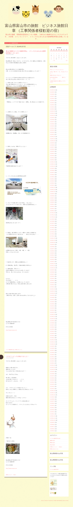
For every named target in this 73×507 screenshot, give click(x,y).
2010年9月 (52, 397)
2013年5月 (52, 329)
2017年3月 (52, 231)
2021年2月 (52, 132)
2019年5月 (52, 176)
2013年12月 (52, 314)
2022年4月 (52, 102)
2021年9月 (52, 117)
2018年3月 (52, 206)
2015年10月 (52, 267)
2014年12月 (52, 289)
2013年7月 (52, 325)
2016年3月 (52, 257)
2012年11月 (52, 342)
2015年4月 (52, 280)
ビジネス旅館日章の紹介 (13, 43)
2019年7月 (52, 172)
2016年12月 (52, 238)
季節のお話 (52, 442)
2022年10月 (52, 90)
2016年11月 (52, 240)
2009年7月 (52, 426)
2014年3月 (52, 308)
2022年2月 (52, 107)
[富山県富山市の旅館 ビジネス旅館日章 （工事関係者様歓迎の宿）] (36, 12)
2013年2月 (52, 335)
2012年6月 (52, 352)
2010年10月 (52, 394)
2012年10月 (52, 344)
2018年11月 (52, 189)
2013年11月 (52, 316)
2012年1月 (52, 363)
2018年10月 (52, 191)
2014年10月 (52, 293)
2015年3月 (52, 282)
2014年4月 (52, 305)
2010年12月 (52, 390)
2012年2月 (52, 361)
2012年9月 (52, 346)
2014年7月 (52, 299)
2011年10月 (52, 369)
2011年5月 (52, 380)
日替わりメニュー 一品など (11, 474)
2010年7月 (52, 401)
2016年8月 (52, 246)
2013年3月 (52, 333)
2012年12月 (52, 339)
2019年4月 (52, 178)
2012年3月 (52, 358)
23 (66, 57)
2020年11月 (52, 138)
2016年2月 (52, 259)
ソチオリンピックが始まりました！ (17, 356)
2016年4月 (52, 255)
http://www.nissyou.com (11, 330)
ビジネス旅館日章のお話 (10, 349)
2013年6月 (52, 327)
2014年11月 (52, 291)
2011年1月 (52, 388)
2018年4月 (52, 204)
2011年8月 (52, 373)
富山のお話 (52, 444)
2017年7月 (52, 223)
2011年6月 (52, 378)
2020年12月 (52, 136)
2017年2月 (52, 233)
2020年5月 (52, 151)
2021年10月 (52, 115)
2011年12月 (52, 365)
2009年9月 (52, 422)
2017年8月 (52, 221)
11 (53, 55)
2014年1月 (52, 312)
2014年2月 (52, 310)
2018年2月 (52, 208)
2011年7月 (52, 375)
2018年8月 (52, 195)
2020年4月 (52, 153)
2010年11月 (52, 392)
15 (64, 55)
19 (56, 57)
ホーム (6, 43)
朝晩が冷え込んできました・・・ (57, 75)
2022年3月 (52, 104)
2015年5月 (52, 278)
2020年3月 (52, 155)
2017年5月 (52, 227)
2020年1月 (52, 159)
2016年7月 (52, 248)
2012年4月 (52, 356)
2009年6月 (52, 428)
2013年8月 (52, 322)
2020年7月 (52, 147)
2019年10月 (52, 166)
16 (66, 55)
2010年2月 (52, 411)
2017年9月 (52, 219)
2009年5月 (52, 430)
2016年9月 (52, 244)
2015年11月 (52, 265)
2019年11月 (52, 164)
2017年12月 (52, 212)
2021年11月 (52, 113)
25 (53, 58)
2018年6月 (52, 200)
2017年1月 (52, 236)
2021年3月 (52, 130)
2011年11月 (52, 367)
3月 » (67, 60)
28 (61, 58)
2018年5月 (52, 202)
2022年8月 (52, 94)
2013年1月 (52, 337)
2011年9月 (52, 371)
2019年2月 (52, 183)
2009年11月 (52, 418)
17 (51, 57)
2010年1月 (52, 413)
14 (61, 55)
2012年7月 (52, 350)
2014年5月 (52, 303)
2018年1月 (52, 210)
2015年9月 (52, 270)
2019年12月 (52, 162)
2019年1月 (52, 185)
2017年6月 (52, 225)
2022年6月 (52, 98)
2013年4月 (52, 331)
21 (61, 57)
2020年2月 (52, 157)
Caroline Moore (65, 500)
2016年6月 (52, 250)
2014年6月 (52, 301)
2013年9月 (52, 320)
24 (51, 58)
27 (58, 58)
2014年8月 (52, 297)
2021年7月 (52, 121)
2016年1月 (52, 261)
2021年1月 (52, 134)
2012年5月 (52, 354)
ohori (12, 54)
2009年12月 (52, 416)
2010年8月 (52, 399)
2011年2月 (52, 386)
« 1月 (54, 60)
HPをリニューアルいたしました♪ (57, 69)
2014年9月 (52, 295)
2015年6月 (52, 276)
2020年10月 (52, 140)
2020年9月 (52, 142)
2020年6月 (52, 149)
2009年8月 (52, 424)
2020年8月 (52, 145)
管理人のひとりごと (18, 349)
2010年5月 (52, 405)
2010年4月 (52, 407)
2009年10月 (52, 420)
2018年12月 (52, 187)
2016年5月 (52, 253)
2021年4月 (52, 128)
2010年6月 (52, 403)
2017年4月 (52, 229)
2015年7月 (52, 274)
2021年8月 (52, 119)
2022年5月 (52, 100)
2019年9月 (52, 168)
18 (53, 57)
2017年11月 (52, 214)
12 (56, 55)
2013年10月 (52, 318)
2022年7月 (52, 96)
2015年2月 (52, 284)
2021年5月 (52, 126)
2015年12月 (52, 263)
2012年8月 (52, 348)
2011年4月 (52, 382)
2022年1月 (52, 109)
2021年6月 (52, 123)
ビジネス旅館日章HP (54, 469)
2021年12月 (52, 111)
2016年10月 (52, 242)
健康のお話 (52, 440)
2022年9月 (52, 92)
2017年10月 (52, 217)
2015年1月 (52, 286)
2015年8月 (52, 272)
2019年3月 (52, 181)
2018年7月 (52, 198)
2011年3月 (52, 384)
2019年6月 (52, 174)
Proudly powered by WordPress (47, 500)
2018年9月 (52, 193)
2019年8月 (52, 170)
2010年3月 (52, 409)
